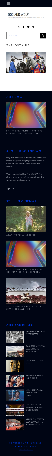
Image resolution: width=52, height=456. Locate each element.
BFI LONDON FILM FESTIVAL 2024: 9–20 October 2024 (34, 407)
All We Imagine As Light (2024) (34, 376)
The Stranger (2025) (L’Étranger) (35, 332)
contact (25, 180)
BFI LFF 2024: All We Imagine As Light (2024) (34, 393)
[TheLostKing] (26, 71)
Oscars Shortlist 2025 (34, 362)
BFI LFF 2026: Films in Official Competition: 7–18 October (24, 132)
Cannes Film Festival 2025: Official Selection (35, 349)
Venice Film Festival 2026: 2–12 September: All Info (25, 307)
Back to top (25, 450)
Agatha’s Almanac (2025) (21, 235)
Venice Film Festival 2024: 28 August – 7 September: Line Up (35, 422)
